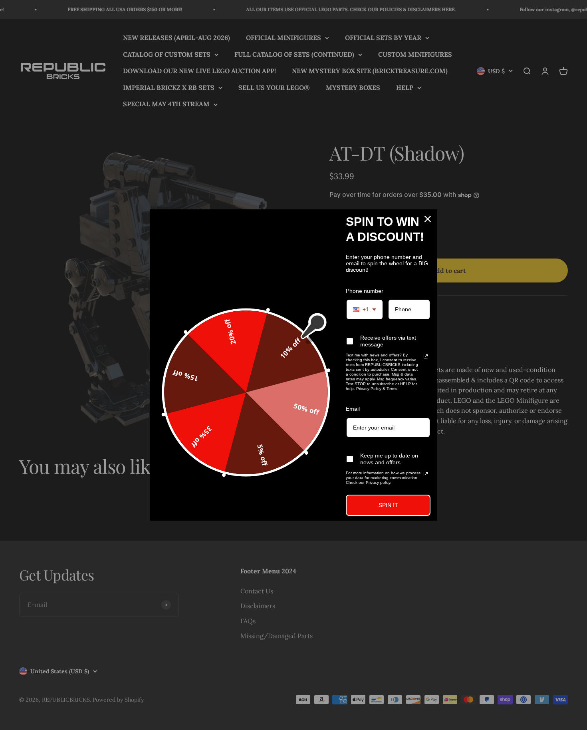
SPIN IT (388, 505)
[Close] (427, 219)
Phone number (364, 291)
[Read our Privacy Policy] (425, 356)
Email (353, 409)
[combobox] (364, 309)
